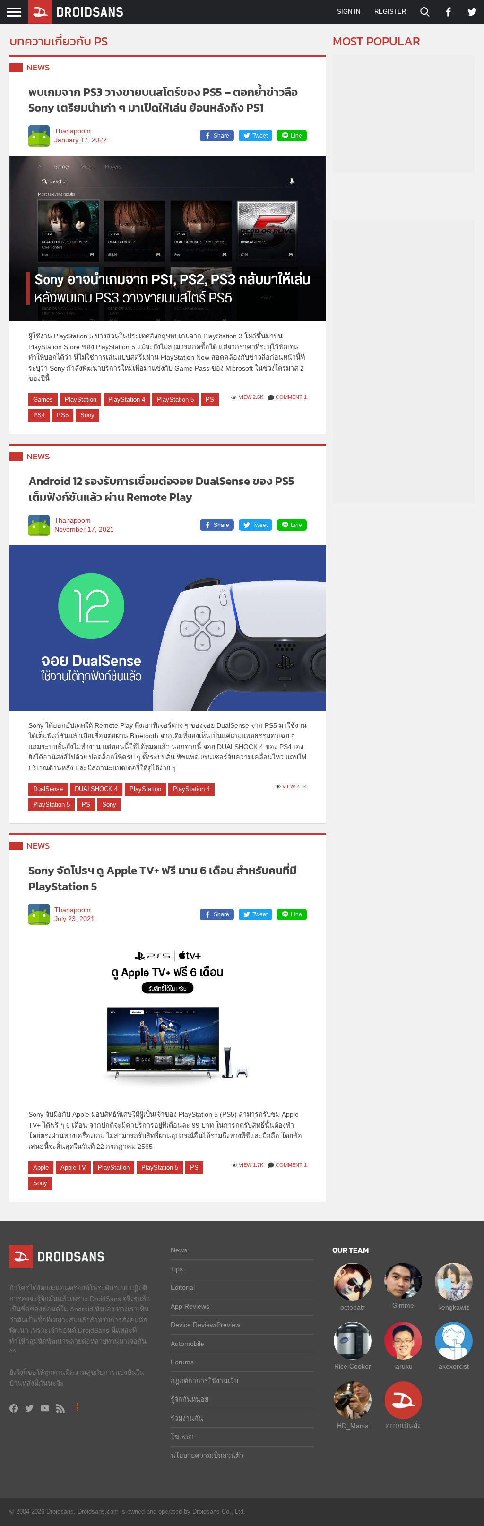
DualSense (48, 789)
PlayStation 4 (126, 399)
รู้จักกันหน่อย (189, 1399)
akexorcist (454, 1366)
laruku (403, 1366)
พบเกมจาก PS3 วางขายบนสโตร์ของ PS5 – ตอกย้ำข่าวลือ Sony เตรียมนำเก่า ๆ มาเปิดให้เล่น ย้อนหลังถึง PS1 (163, 100)
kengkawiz (453, 1307)
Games (43, 399)
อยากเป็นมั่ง (403, 1426)
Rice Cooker (352, 1366)
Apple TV (73, 1167)
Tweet (260, 135)
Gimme (403, 1305)
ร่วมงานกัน (187, 1418)
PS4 (39, 415)
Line (296, 135)
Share (221, 135)
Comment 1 (291, 397)
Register (390, 11)
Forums (182, 1362)
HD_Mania (353, 1426)
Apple (41, 1167)
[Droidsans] (75, 12)
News (38, 67)
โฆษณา (182, 1436)
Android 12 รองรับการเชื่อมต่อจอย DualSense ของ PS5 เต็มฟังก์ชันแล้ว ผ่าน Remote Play (161, 489)
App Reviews (190, 1306)
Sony (87, 415)
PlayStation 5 (175, 399)
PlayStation (80, 399)
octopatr (352, 1307)
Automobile (187, 1343)
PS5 (63, 415)
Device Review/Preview (205, 1324)
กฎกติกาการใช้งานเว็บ (204, 1381)
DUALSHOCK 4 (96, 789)
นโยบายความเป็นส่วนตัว (207, 1455)
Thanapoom (72, 131)
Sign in (348, 11)
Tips (177, 1269)
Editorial (183, 1287)
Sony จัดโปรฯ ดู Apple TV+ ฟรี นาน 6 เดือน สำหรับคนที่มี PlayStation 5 (162, 878)
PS (210, 399)
